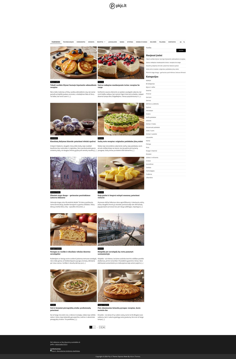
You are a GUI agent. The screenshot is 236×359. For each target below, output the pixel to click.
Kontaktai (172, 42)
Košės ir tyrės (150, 131)
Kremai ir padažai (151, 134)
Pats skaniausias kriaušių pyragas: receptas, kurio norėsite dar (119, 309)
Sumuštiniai (149, 164)
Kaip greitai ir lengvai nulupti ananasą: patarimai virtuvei (118, 196)
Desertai (100, 82)
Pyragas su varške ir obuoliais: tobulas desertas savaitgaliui (70, 253)
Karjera (148, 114)
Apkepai (148, 80)
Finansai (148, 94)
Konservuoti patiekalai (153, 127)
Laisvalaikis (112, 42)
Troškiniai (149, 174)
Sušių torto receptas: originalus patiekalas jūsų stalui (120, 141)
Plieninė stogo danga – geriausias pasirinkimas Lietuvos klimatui (70, 196)
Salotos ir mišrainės (152, 157)
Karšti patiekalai (151, 117)
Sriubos (53, 305)
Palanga (162, 42)
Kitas (103, 327)
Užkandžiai (149, 177)
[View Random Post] (180, 42)
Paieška (148, 48)
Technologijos (68, 42)
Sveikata (91, 42)
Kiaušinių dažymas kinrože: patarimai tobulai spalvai (73, 141)
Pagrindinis (56, 42)
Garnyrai (148, 97)
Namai (122, 42)
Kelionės (153, 42)
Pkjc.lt (110, 356)
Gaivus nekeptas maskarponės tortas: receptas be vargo (119, 86)
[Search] (184, 42)
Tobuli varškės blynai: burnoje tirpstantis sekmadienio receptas (73, 86)
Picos (147, 147)
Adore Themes (135, 356)
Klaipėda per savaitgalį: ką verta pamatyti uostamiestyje (115, 253)
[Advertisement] (118, 26)
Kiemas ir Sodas (141, 42)
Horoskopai (81, 42)
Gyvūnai (130, 42)
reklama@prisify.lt (61, 344)
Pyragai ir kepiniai (56, 248)
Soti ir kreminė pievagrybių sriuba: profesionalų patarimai (70, 309)
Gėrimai (148, 100)
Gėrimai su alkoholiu (152, 104)
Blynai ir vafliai (55, 82)
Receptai (100, 42)
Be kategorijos (150, 84)
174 (100, 327)
